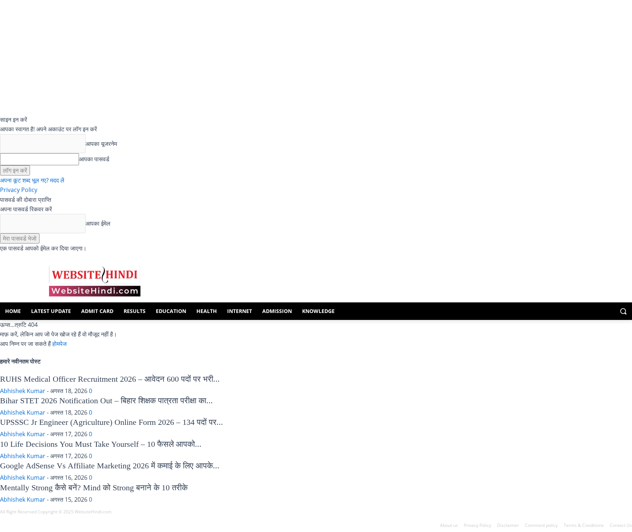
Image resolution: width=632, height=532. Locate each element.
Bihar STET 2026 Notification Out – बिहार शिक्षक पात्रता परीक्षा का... (106, 400)
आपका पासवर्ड (94, 159)
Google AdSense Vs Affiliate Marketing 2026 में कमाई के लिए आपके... (109, 465)
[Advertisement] (322, 279)
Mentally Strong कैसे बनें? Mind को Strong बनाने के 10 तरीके (94, 487)
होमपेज (59, 344)
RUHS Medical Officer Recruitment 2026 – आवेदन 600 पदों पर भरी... (110, 379)
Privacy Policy (18, 190)
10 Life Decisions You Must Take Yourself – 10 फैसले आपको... (101, 444)
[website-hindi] (94, 281)
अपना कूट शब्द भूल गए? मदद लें (32, 180)
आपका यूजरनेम (101, 144)
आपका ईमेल (98, 223)
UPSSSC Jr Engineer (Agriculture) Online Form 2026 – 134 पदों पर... (111, 422)
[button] (623, 311)
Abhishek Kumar (22, 391)
